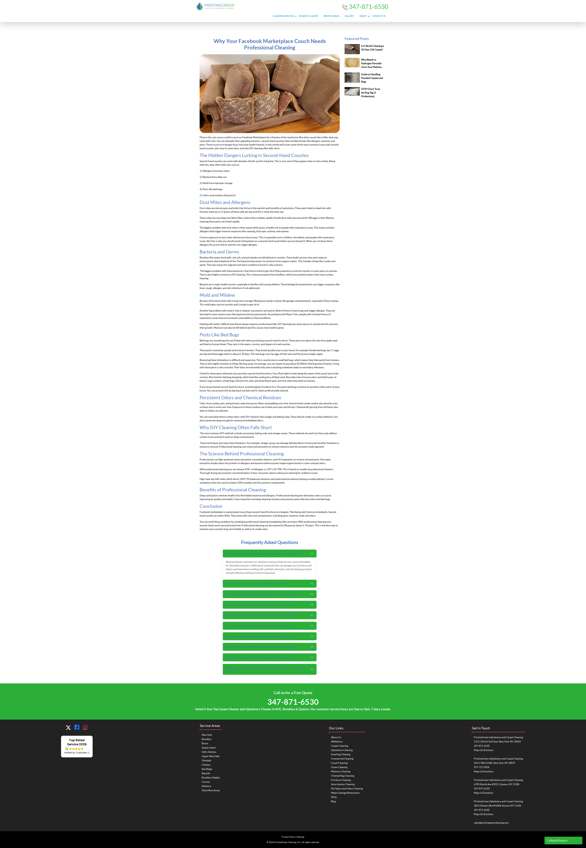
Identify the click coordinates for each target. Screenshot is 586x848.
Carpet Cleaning (339, 745)
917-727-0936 (481, 767)
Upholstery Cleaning (342, 750)
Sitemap (300, 837)
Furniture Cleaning (341, 780)
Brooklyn (206, 739)
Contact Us (378, 16)
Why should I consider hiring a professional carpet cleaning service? (261, 615)
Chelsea (206, 764)
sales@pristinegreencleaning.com (491, 822)
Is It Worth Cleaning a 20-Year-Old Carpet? (372, 48)
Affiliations (337, 741)
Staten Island (208, 747)
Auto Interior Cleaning (343, 784)
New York (207, 734)
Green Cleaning (339, 767)
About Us (336, 737)
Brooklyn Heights (211, 777)
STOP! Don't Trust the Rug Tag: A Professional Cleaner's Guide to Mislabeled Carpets (371, 93)
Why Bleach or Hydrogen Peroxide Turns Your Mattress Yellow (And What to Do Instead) (372, 63)
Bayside (206, 773)
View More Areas (211, 790)
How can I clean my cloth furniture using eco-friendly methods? (258, 657)
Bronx (205, 743)
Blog (333, 801)
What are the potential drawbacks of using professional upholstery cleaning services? (265, 669)
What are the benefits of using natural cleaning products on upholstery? (263, 553)
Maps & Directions (483, 750)
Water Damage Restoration (345, 792)
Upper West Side (210, 756)
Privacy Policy (288, 837)
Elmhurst (206, 786)
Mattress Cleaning (340, 771)
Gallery (349, 16)
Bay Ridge (207, 769)
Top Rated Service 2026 (77, 742)
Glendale (206, 760)
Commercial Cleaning (342, 758)
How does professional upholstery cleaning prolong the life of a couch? (262, 636)
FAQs (334, 797)
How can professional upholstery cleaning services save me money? (261, 646)
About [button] (363, 16)
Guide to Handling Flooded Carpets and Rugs (372, 78)
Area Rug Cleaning (340, 754)
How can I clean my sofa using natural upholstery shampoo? (257, 583)
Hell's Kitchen (209, 752)
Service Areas (331, 16)
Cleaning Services (283, 16)
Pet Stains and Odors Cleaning (347, 788)
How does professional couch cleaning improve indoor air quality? (260, 625)
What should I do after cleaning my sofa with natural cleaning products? (263, 594)
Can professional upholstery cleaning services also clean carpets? (259, 604)
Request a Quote (308, 16)
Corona (206, 781)
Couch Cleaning (339, 763)
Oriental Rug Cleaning (342, 775)
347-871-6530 (368, 6)
